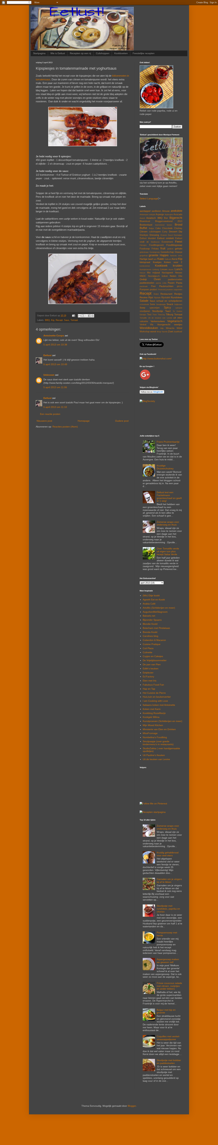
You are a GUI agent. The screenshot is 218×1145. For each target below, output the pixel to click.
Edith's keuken (150, 668)
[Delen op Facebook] (89, 315)
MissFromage (150, 733)
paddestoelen (147, 282)
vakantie (144, 321)
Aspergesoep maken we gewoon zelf (168, 961)
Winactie (170, 328)
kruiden (177, 265)
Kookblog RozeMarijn (154, 713)
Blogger (132, 1105)
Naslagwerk (167, 273)
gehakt (178, 248)
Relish (156, 294)
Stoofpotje (157, 311)
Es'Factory (148, 676)
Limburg (155, 269)
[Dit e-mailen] (79, 315)
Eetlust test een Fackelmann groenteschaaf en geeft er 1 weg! (169, 496)
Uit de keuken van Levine (160, 318)
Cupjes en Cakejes (153, 656)
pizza (179, 286)
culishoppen (155, 231)
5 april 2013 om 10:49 (55, 364)
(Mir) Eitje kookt (151, 595)
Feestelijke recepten (143, 53)
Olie (180, 276)
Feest (178, 241)
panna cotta (161, 283)
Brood (178, 224)
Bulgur (151, 228)
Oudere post (122, 420)
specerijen (155, 308)
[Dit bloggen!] (82, 315)
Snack (170, 304)
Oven (157, 279)
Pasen (171, 282)
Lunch (178, 269)
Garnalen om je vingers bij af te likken (169, 880)
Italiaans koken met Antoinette (159, 705)
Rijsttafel (165, 297)
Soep (142, 307)
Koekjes (157, 262)
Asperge (160, 214)
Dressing (154, 235)
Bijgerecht (175, 217)
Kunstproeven (145, 269)
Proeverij (162, 290)
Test (149, 314)
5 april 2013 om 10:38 (55, 344)
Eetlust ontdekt (165, 238)
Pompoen (144, 289)
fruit (162, 248)
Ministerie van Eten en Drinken (159, 729)
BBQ (47, 320)
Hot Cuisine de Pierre (154, 692)
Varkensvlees (158, 321)
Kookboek (161, 265)
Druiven (163, 235)
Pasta (179, 282)
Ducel (170, 235)
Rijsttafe (157, 298)
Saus (66, 320)
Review (143, 297)
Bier (166, 218)
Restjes (178, 293)
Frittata (155, 249)
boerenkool (159, 225)
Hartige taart (146, 259)
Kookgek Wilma (151, 717)
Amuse (166, 211)
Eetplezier (148, 672)
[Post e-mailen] (73, 315)
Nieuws (178, 273)
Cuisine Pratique (151, 644)
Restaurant (166, 293)
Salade (144, 300)
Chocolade (167, 228)
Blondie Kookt (150, 624)
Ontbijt (143, 279)
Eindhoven (155, 242)
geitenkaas (144, 252)
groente (153, 255)
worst (153, 331)
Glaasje (178, 252)
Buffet (143, 228)
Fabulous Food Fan (153, 684)
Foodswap (145, 249)
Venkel (143, 324)
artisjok (152, 214)
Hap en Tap (149, 688)
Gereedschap (167, 252)
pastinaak (144, 286)
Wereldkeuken (149, 328)
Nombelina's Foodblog (155, 737)
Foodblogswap (174, 245)
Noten (173, 276)
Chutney (178, 228)
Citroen (143, 231)
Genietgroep (155, 252)
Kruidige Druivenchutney (165, 467)
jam (155, 259)
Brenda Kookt (150, 632)
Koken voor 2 (173, 262)
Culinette (147, 652)
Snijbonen (178, 304)
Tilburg (169, 314)
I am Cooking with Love (155, 700)
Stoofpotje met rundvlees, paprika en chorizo (168, 908)
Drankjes (144, 235)
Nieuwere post (44, 420)
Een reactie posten (50, 414)
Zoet (170, 331)
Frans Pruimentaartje (168, 441)
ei (148, 241)
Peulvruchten (166, 286)
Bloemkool (145, 221)
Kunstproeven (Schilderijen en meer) (162, 721)
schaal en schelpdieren (169, 300)
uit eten (177, 317)
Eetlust (47, 355)
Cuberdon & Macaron (154, 640)
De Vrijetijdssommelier (155, 660)
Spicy (167, 307)
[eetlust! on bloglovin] (152, 392)
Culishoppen (102, 53)
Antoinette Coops (53, 335)
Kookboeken (121, 53)
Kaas (160, 258)
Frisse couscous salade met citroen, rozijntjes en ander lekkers (169, 986)
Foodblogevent (156, 245)
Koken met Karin (152, 709)
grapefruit (143, 256)
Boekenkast (146, 224)
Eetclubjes (178, 235)
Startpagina (39, 53)
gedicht (170, 249)
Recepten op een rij (80, 53)
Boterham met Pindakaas (156, 628)
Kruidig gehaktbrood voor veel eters (167, 854)
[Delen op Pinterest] (92, 315)
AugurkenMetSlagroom (155, 611)
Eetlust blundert (148, 238)
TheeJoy (161, 315)
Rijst (150, 297)
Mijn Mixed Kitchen (153, 725)
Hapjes (164, 255)
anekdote (176, 210)
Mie (149, 273)
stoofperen (145, 311)
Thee (154, 315)
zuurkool (178, 331)
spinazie (178, 308)
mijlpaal (156, 273)
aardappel (145, 211)
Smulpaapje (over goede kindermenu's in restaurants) (158, 743)
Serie (152, 304)
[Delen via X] (86, 315)
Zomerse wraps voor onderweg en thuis (168, 523)
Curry (164, 231)
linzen (171, 269)
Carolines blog (150, 636)
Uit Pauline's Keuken (154, 755)
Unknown (48, 374)
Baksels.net (149, 615)
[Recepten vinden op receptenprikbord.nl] (153, 812)
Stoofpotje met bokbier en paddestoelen (169, 1061)
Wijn (162, 328)
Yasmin (165, 332)
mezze (142, 273)
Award (142, 218)
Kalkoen (168, 259)
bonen (169, 225)
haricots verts (176, 256)
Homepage (84, 420)
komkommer (145, 266)
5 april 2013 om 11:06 (55, 387)
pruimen (169, 290)
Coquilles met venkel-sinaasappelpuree (168, 1038)
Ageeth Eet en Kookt (154, 599)
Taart (168, 311)
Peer (153, 286)
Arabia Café (149, 603)
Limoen (163, 269)
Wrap (159, 332)
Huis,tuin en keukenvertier (157, 696)
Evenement (167, 242)
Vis (151, 324)
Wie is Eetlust (57, 53)
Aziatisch (151, 218)
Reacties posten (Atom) (65, 426)
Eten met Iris (149, 680)
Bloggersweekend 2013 (168, 221)
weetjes (178, 324)
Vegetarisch (174, 321)
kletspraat (145, 262)
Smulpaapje (161, 304)
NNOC (143, 276)
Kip (52, 320)
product (153, 289)
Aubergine (169, 214)
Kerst (174, 259)
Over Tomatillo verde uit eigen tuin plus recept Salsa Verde (168, 551)
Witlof (179, 328)
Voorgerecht (163, 324)
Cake (158, 228)
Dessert (173, 231)
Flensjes (143, 245)
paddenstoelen (175, 279)
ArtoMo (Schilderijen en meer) (159, 607)
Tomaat (74, 320)
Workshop (145, 331)
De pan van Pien (152, 664)
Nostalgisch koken (158, 276)
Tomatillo (143, 318)
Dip (180, 231)
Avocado (178, 214)
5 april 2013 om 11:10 (55, 407)
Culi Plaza (148, 648)
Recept (59, 320)
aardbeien (156, 211)
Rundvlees (176, 297)
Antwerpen (144, 214)
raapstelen (178, 290)
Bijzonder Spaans (152, 619)
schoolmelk (144, 304)
